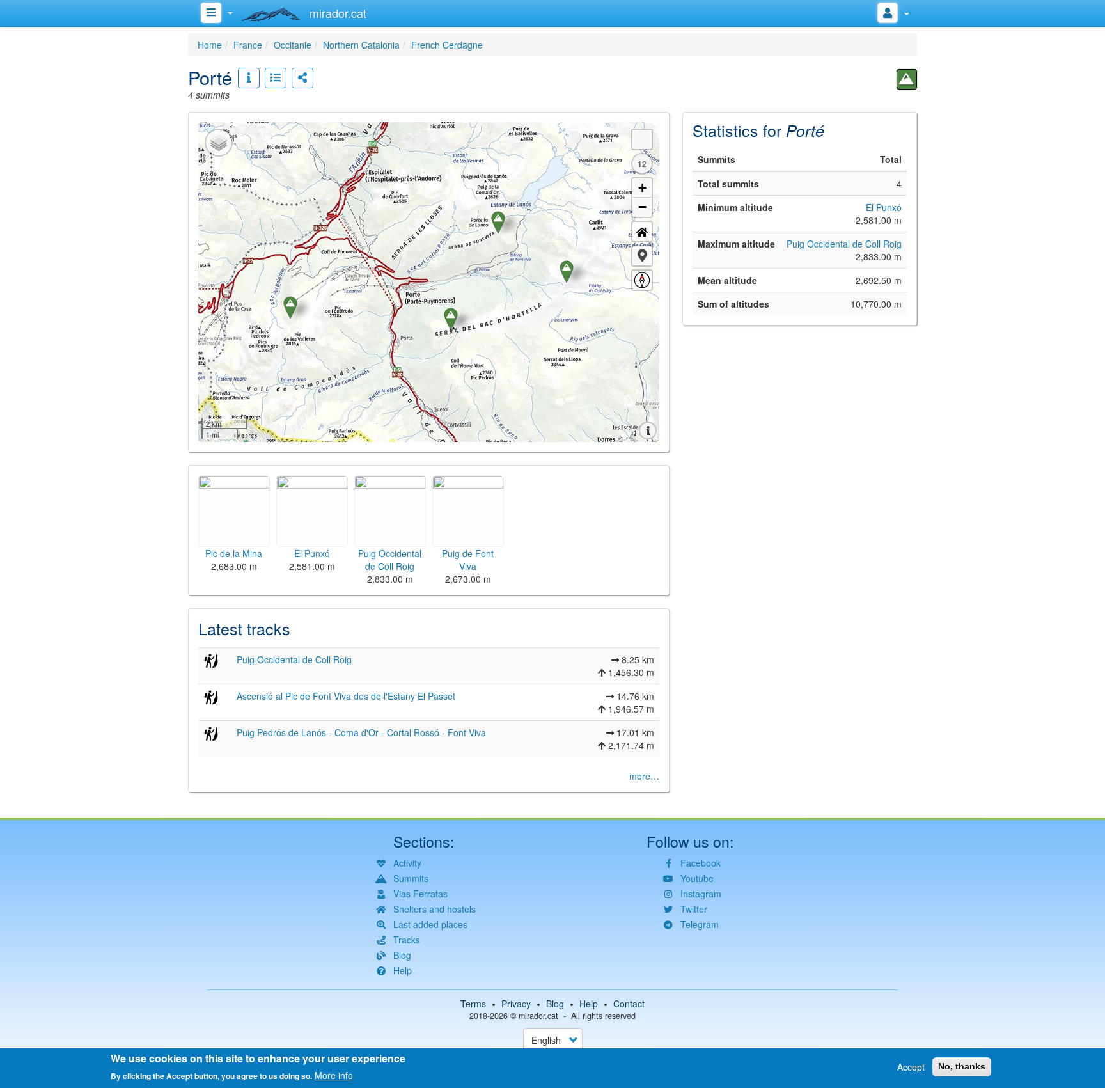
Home (210, 44)
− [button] (642, 207)
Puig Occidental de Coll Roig (294, 659)
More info (334, 1075)
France (247, 44)
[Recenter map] (642, 231)
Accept (911, 1066)
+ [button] (642, 188)
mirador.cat (538, 1015)
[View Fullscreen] (642, 139)
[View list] (275, 78)
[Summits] (907, 79)
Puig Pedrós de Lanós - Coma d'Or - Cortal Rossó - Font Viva (361, 732)
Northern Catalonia (361, 44)
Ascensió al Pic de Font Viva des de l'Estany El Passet (346, 696)
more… (644, 775)
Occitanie (292, 44)
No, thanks (961, 1066)
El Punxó (884, 207)
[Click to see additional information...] (249, 78)
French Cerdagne (447, 44)
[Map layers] (219, 143)
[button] (642, 255)
